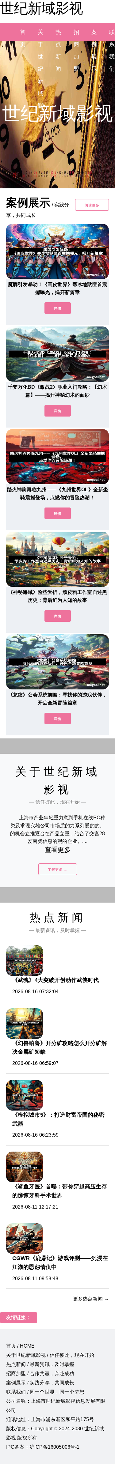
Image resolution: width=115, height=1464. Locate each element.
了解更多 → (57, 869)
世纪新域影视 (41, 8)
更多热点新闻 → (91, 1298)
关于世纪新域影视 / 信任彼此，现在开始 (50, 1355)
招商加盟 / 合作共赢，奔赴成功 (40, 1373)
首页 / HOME (20, 1346)
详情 (57, 308)
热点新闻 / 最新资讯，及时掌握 (40, 1364)
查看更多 (57, 850)
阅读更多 (92, 205)
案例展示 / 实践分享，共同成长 (40, 1382)
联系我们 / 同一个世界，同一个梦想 (45, 1391)
